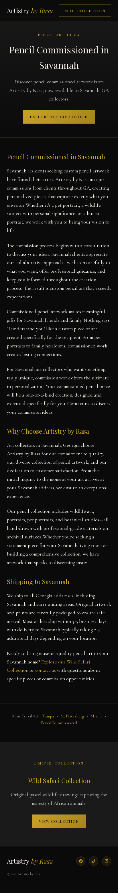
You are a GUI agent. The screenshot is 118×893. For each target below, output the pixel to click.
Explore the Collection (59, 116)
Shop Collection (85, 10)
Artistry (29, 10)
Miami (96, 716)
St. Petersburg (72, 716)
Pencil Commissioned (59, 723)
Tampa (48, 716)
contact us (45, 670)
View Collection (59, 821)
